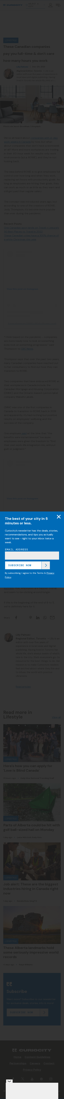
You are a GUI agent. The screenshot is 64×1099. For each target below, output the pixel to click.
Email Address (16, 549)
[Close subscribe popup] (59, 517)
